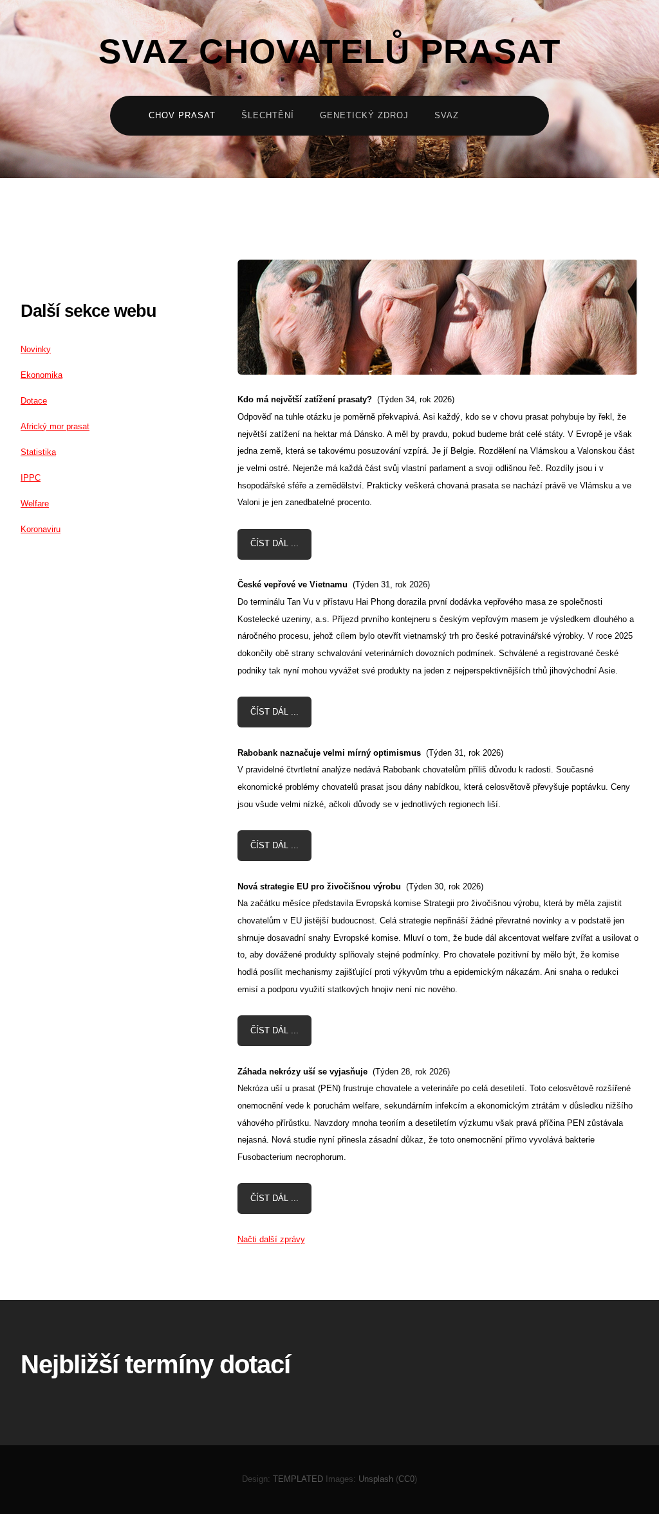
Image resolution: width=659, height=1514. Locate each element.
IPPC (31, 478)
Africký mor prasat (55, 426)
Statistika (38, 452)
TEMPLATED (298, 1479)
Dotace (34, 400)
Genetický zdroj (364, 115)
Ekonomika (41, 375)
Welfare (35, 503)
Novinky (36, 349)
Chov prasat (182, 115)
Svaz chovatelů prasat (329, 51)
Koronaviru (40, 529)
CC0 (406, 1479)
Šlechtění (267, 115)
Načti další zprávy (271, 1239)
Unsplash (375, 1479)
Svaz (446, 115)
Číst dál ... (274, 543)
